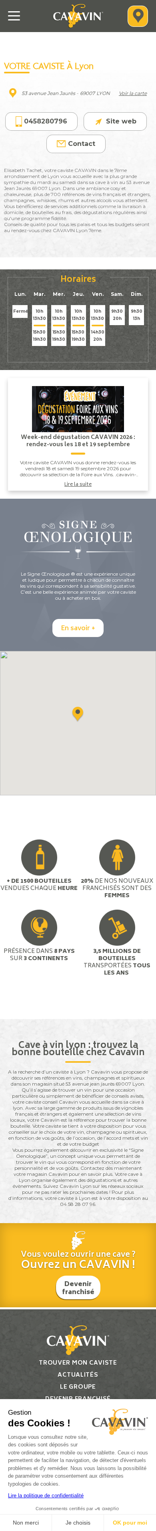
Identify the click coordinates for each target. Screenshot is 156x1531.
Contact (81, 144)
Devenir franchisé (78, 1288)
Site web (121, 121)
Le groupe (78, 1387)
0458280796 (45, 121)
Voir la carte (133, 93)
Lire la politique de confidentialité (46, 1496)
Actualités (78, 1375)
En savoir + (78, 628)
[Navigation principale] (14, 16)
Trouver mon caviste (78, 1363)
